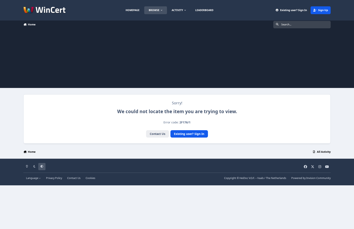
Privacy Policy (54, 178)
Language (32, 178)
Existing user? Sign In (189, 134)
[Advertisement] (177, 59)
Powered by (311, 178)
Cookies (90, 178)
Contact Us (157, 134)
